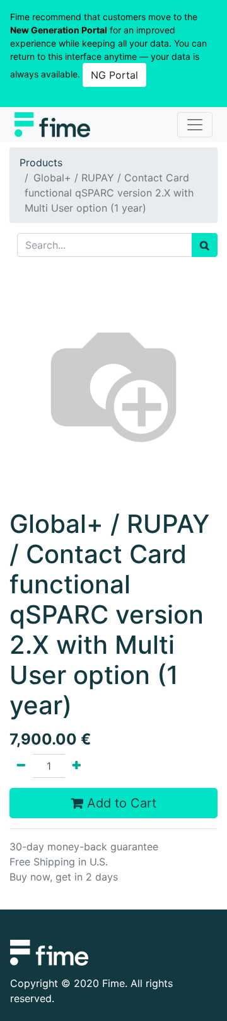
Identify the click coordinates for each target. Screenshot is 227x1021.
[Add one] (76, 766)
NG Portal (114, 75)
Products (41, 162)
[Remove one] (21, 766)
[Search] (205, 245)
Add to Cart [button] (119, 803)
